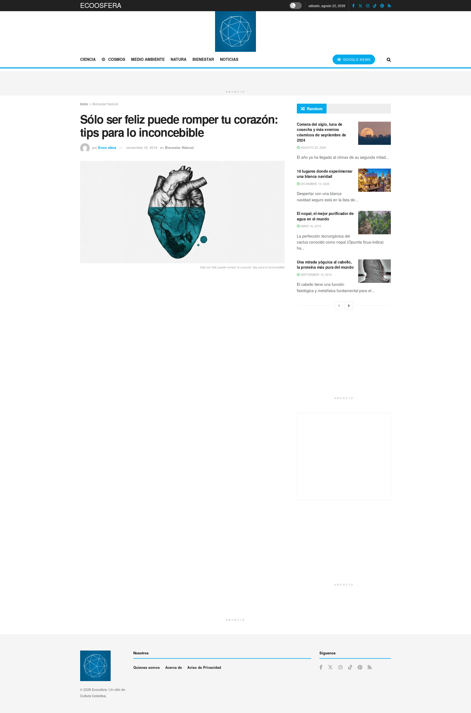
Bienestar (203, 59)
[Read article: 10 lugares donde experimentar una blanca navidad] (374, 180)
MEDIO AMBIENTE (148, 59)
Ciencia (88, 59)
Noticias (229, 59)
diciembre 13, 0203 (314, 183)
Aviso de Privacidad (204, 667)
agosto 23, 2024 (313, 147)
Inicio (84, 103)
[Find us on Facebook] (353, 5)
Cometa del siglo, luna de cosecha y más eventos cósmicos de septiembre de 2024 (321, 132)
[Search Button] (389, 59)
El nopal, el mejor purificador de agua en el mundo (325, 216)
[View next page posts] (349, 305)
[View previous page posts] (339, 305)
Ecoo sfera (107, 147)
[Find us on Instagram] (367, 5)
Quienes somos (146, 667)
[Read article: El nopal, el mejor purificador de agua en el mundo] (374, 222)
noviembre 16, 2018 (141, 147)
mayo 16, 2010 (310, 226)
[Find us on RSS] (389, 5)
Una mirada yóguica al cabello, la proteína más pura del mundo (325, 264)
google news (356, 59)
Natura (178, 59)
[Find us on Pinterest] (382, 5)
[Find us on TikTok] (374, 5)
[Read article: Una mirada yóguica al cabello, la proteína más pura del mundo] (374, 271)
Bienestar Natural (105, 103)
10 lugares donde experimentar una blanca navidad (324, 173)
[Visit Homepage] (235, 31)
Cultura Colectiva (93, 695)
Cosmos (116, 59)
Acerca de (173, 667)
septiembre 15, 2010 (316, 274)
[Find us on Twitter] (360, 5)
